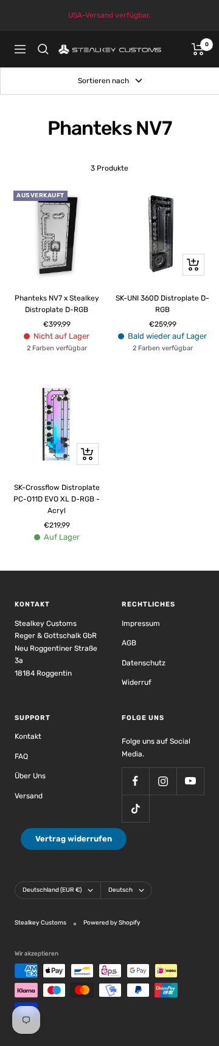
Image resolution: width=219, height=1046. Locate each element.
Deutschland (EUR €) (52, 890)
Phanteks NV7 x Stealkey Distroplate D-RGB (57, 304)
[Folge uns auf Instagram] (162, 781)
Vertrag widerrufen (73, 838)
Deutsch (120, 890)
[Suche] (43, 49)
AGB (129, 643)
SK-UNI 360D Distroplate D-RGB (162, 304)
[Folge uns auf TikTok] (135, 808)
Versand (29, 796)
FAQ (21, 756)
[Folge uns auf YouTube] (190, 781)
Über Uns (30, 776)
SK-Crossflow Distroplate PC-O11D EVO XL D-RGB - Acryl (56, 499)
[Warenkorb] (198, 49)
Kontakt (28, 736)
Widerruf (136, 682)
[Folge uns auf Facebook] (135, 781)
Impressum (141, 623)
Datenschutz (143, 663)
